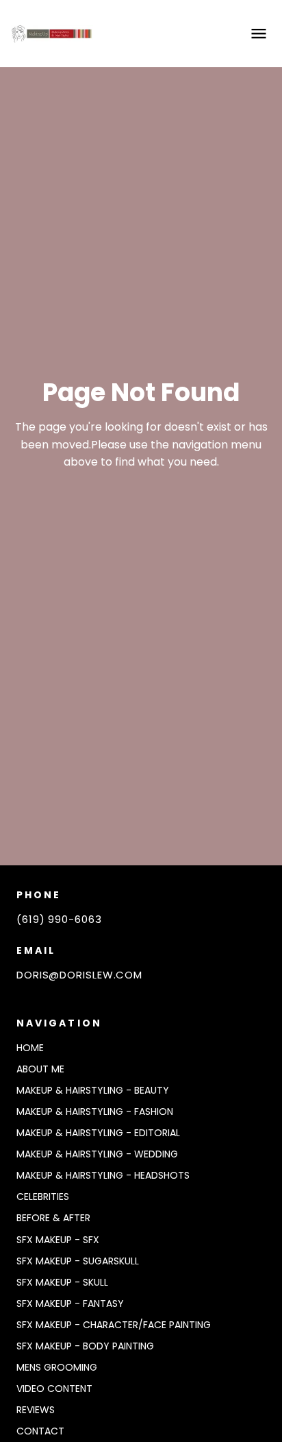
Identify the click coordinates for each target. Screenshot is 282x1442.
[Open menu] (258, 33)
